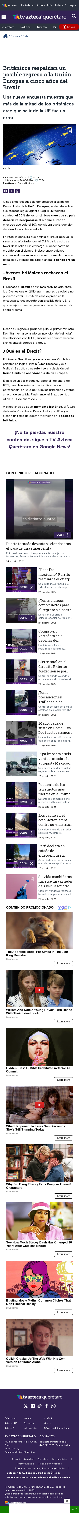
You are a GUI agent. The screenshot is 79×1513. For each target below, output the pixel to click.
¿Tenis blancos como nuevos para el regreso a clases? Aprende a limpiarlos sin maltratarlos (54, 612)
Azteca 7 (60, 5)
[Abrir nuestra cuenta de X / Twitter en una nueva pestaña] (25, 1406)
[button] (67, 1501)
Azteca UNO (44, 5)
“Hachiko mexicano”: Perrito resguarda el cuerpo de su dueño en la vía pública (55, 578)
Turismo (42, 27)
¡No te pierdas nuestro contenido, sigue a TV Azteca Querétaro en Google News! (39, 439)
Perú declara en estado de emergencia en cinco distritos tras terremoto (54, 855)
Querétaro (8, 27)
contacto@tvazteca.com (53, 1441)
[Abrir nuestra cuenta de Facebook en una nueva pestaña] (46, 1406)
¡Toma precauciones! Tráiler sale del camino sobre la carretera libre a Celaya (51, 704)
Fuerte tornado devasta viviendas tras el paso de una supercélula (38, 546)
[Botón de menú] (4, 17)
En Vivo (71, 27)
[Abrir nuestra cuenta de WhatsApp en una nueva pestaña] (53, 1406)
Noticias (25, 27)
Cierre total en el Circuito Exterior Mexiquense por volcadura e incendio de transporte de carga (54, 673)
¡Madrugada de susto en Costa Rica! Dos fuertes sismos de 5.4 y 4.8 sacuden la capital (55, 732)
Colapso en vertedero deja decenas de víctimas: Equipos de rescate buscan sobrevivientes (53, 642)
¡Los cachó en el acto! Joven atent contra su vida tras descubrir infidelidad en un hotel (54, 827)
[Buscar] (74, 16)
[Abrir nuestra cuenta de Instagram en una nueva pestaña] (32, 1406)
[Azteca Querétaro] (39, 17)
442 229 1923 (47, 1445)
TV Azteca (27, 5)
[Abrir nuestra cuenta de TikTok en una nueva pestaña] (39, 1406)
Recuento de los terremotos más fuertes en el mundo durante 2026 (55, 791)
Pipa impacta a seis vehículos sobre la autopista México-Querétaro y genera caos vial (54, 763)
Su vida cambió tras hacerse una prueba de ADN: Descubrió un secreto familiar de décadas (55, 885)
